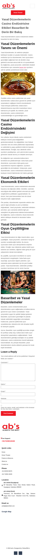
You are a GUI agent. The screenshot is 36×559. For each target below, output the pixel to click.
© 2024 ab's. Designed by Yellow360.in (18, 548)
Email (3, 391)
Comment (4, 362)
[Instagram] (20, 553)
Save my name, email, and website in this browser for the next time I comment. (17, 408)
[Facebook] (15, 553)
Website (3, 398)
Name (3, 384)
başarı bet (22, 67)
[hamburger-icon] (32, 6)
